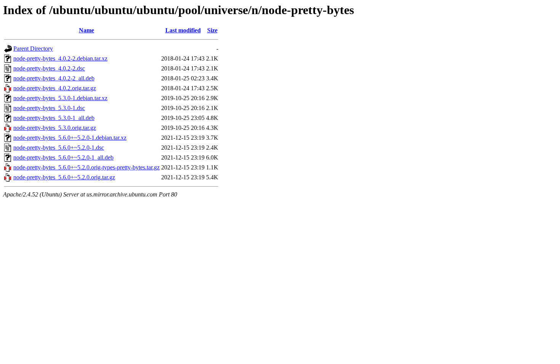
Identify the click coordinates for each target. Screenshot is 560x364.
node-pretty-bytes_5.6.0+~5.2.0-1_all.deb (63, 157)
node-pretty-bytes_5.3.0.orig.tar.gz (54, 128)
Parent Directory (33, 48)
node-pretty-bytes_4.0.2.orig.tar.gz (54, 88)
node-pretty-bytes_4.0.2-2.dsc (49, 68)
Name (86, 30)
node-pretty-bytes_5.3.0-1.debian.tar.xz (60, 98)
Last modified (183, 30)
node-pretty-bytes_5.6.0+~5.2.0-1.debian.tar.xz (69, 137)
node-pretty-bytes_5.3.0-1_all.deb (53, 118)
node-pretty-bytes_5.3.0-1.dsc (49, 108)
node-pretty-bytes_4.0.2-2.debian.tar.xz (60, 58)
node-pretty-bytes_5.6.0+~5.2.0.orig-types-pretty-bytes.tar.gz (86, 167)
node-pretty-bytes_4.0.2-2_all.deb (53, 78)
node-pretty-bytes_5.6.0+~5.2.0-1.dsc (58, 147)
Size (212, 30)
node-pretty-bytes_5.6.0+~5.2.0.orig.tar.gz (64, 177)
